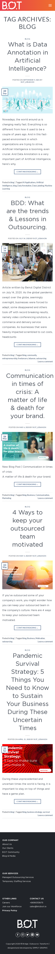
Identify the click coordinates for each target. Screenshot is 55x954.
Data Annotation (24, 185)
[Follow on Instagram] (22, 935)
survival (46, 812)
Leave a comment (45, 361)
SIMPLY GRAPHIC (40, 948)
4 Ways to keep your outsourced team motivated (27, 529)
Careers (6, 903)
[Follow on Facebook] (18, 935)
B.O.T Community (11, 852)
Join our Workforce (12, 907)
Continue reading (27, 171)
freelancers (23, 358)
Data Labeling (38, 185)
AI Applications (29, 182)
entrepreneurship (9, 358)
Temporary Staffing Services (16, 881)
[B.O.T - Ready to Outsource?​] (13, 5)
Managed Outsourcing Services (18, 877)
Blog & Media (8, 856)
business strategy (34, 812)
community (32, 355)
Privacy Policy (9, 911)
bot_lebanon (27, 82)
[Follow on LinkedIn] (32, 935)
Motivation (40, 638)
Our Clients (7, 848)
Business (31, 495)
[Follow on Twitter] (27, 935)
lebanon (32, 358)
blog (27, 39)
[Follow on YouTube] (37, 935)
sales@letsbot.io (38, 907)
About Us (7, 844)
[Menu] (50, 5)
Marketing (6, 498)
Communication (42, 495)
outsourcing (41, 358)
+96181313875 (36, 903)
